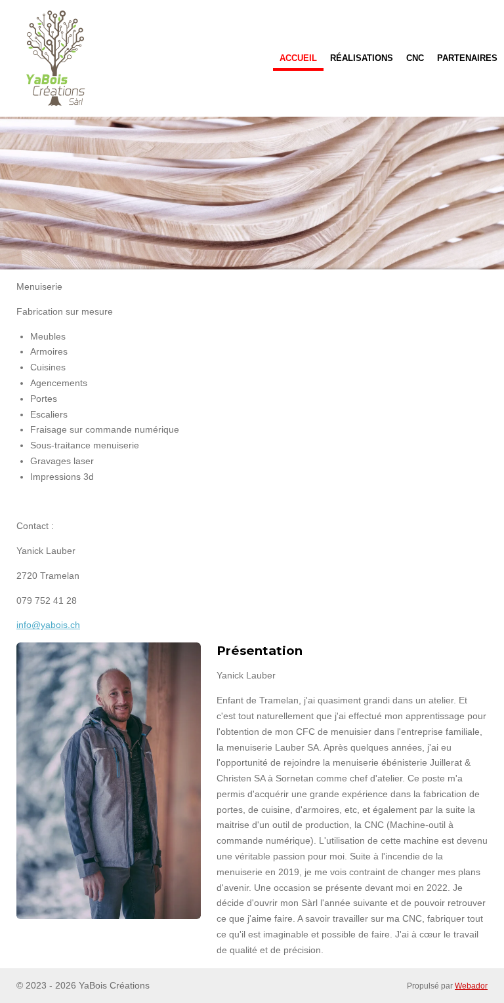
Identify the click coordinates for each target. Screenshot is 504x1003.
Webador (471, 985)
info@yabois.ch (48, 625)
